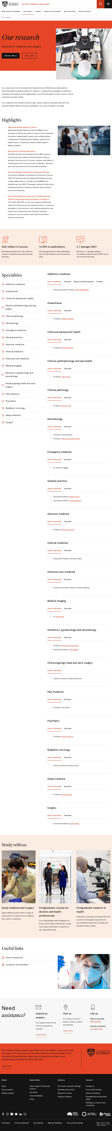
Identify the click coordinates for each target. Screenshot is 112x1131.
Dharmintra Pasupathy (70, 646)
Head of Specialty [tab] (54, 282)
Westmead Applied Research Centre (22, 127)
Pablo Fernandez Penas (71, 439)
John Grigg (66, 377)
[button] (100, 4)
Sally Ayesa (60, 617)
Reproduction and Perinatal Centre (22, 151)
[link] (6, 17)
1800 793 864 (95, 1022)
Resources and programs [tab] (84, 282)
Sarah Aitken (74, 824)
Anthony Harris (67, 737)
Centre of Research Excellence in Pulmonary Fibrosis (29, 172)
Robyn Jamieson (68, 530)
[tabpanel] (78, 291)
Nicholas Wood (67, 348)
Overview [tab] (67, 282)
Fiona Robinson (75, 501)
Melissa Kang (74, 497)
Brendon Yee (67, 795)
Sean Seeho (73, 650)
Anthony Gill (66, 406)
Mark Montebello (82, 290)
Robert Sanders (68, 319)
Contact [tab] (99, 282)
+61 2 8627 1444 (96, 1029)
